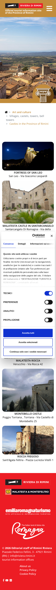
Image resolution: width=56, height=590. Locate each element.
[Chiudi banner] (52, 236)
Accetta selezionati (28, 342)
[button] (49, 8)
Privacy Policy (28, 570)
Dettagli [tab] (22, 244)
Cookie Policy (28, 574)
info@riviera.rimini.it (22, 555)
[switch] (49, 302)
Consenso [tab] (8, 244)
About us (25, 566)
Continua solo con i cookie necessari (28, 351)
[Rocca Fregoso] (28, 440)
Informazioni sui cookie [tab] (42, 244)
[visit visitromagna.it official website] (28, 531)
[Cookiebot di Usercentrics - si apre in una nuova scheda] (33, 236)
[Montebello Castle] (28, 390)
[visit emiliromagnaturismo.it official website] (28, 511)
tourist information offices (18, 559)
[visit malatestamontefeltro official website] (28, 494)
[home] (6, 112)
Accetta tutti (28, 333)
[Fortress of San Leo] (28, 156)
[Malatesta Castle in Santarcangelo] (28, 202)
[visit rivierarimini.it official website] (28, 480)
